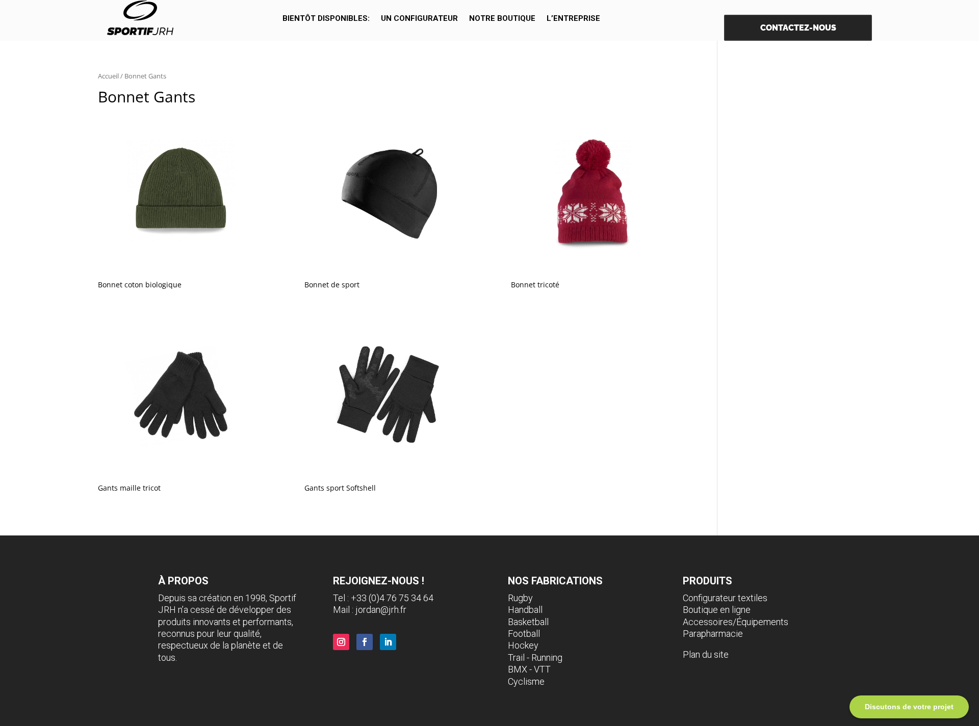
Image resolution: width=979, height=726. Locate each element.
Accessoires (708, 621)
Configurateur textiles (725, 598)
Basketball (528, 621)
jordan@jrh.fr (380, 609)
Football (524, 633)
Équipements (762, 621)
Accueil (108, 75)
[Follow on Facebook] (364, 642)
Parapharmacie (713, 633)
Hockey (523, 645)
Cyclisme (526, 681)
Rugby (520, 598)
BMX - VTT (529, 669)
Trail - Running (535, 657)
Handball (525, 609)
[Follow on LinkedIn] (388, 642)
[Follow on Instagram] (341, 642)
